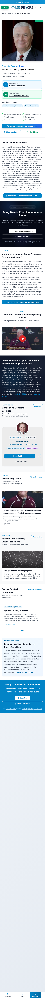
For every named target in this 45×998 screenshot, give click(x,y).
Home (4, 13)
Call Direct (34, 132)
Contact (5, 7)
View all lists (37, 537)
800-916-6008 (11, 242)
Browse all (38, 406)
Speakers (11, 13)
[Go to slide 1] (22, 630)
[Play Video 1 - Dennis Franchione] (22, 338)
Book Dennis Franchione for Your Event (22, 196)
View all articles (36, 477)
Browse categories (35, 589)
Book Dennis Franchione (24, 231)
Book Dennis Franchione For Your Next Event (22, 302)
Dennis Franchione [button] (13, 66)
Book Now (24, 698)
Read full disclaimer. (25, 672)
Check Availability (12, 132)
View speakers (9, 625)
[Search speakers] (36, 7)
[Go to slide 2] (23, 630)
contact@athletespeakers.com (31, 242)
